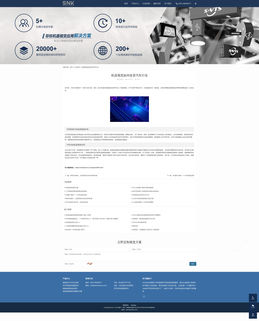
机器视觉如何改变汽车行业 (140, 195)
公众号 (253, 307)
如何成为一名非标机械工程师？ (75, 229)
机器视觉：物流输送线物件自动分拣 (143, 218)
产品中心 (135, 4)
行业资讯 (77, 67)
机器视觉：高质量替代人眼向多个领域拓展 (145, 229)
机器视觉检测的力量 (71, 187)
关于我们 (168, 4)
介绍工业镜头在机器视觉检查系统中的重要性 (146, 215)
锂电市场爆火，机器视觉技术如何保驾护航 (83, 175)
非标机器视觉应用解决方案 (72, 291)
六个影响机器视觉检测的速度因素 (76, 191)
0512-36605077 (184, 4)
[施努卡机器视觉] (68, 3)
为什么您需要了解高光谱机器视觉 (142, 187)
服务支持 (157, 4)
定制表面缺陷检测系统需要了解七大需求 (78, 215)
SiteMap (133, 305)
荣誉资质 (135, 226)
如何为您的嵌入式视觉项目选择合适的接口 (145, 191)
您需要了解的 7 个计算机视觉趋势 (183, 175)
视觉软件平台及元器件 (71, 282)
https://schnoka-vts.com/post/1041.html (89, 167)
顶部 (253, 315)
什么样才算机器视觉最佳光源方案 (142, 198)
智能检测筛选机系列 (70, 288)
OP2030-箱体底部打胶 (139, 222)
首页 (126, 4)
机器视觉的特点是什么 (72, 222)
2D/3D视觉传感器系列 (71, 285)
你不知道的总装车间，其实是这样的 (76, 202)
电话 (253, 299)
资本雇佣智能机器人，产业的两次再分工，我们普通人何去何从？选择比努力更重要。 (92, 218)
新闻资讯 (125, 305)
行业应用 (146, 4)
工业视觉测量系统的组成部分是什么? (77, 226)
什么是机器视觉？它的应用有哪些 (142, 202)
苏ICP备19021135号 (132, 309)
